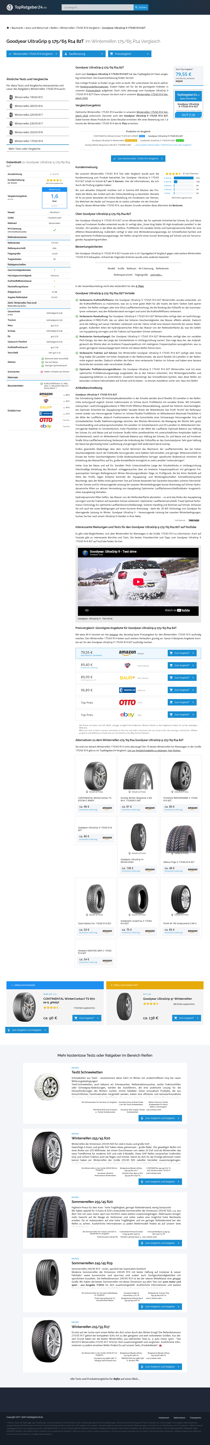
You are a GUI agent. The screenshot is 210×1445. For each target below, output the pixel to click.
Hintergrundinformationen (94, 86)
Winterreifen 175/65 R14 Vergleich (125, 41)
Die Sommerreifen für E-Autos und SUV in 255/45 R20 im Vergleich (99, 1232)
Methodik (10, 199)
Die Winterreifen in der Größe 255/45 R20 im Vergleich (99, 1169)
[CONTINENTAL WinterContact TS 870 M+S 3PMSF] (24, 1007)
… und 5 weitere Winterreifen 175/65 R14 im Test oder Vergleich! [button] (162, 145)
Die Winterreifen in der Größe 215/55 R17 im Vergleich (99, 1354)
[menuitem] (7, 28)
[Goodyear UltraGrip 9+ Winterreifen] (124, 1007)
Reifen (75, 1068)
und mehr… (156, 274)
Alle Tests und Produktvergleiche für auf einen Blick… (105, 1379)
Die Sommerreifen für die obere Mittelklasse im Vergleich (99, 1294)
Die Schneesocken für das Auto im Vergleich (99, 1102)
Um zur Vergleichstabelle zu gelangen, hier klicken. (154, 750)
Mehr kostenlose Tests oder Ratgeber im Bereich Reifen (104, 1055)
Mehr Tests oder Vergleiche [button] (24, 148)
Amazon (113, 634)
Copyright (11, 1417)
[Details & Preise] (95, 821)
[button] (33, 53)
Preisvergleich (93, 90)
